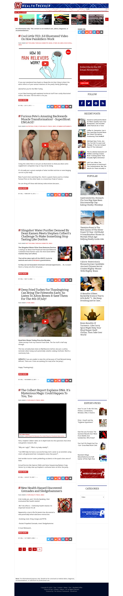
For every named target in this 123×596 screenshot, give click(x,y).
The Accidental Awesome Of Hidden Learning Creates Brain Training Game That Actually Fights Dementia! (97, 155)
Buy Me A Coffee (20, 12)
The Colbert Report (24, 434)
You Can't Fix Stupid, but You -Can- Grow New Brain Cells (88, 444)
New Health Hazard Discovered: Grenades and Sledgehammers (41, 489)
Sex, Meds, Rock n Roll (65, 43)
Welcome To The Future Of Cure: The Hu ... (96, 21)
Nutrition (29, 126)
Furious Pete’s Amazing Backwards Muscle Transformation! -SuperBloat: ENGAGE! (46, 119)
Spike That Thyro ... (59, 22)
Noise (50, 43)
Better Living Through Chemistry (37, 43)
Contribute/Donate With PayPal (92, 513)
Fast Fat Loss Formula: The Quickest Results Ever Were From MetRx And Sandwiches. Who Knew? (87, 435)
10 (35, 549)
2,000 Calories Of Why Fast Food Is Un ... (27, 21)
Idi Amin (36, 260)
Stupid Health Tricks (45, 126)
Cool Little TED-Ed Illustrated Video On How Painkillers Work (44, 37)
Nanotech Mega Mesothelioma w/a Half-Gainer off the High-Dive (86, 457)
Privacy (56, 589)
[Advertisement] (33, 213)
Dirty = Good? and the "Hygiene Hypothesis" (85, 421)
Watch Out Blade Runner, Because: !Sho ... (43, 21)
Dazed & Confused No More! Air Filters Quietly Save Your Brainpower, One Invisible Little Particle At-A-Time (96, 123)
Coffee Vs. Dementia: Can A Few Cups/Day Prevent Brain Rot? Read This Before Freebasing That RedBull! (96, 133)
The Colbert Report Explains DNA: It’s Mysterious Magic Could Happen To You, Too (45, 393)
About (62, 589)
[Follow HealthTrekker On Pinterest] (96, 103)
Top (54, 587)
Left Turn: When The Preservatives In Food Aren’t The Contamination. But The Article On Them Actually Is (96, 165)
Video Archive (60, 436)
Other (55, 43)
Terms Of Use (48, 589)
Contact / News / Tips (64, 587)
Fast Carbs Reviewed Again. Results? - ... (77, 21)
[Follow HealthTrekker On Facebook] (82, 103)
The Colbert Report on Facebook (48, 436)
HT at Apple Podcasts (72, 589)
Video (20, 45)
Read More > (23, 100)
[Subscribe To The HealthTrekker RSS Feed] (103, 103)
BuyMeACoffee (77, 587)
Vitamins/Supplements (64, 126)
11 (40, 549)
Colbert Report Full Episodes (32, 436)
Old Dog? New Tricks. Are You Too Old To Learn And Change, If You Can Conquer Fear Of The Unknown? (96, 144)
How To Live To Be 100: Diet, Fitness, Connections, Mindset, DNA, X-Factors (88, 411)
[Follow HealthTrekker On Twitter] (89, 103)
